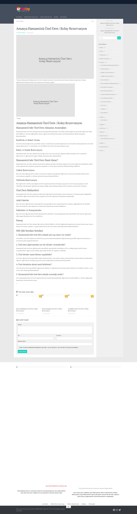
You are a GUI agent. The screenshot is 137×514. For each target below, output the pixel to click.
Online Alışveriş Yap (46, 17)
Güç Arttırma (104, 80)
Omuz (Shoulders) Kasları (108, 94)
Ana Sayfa (19, 17)
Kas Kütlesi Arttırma (106, 87)
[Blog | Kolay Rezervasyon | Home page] (23, 9)
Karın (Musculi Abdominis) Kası (109, 83)
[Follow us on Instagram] (117, 510)
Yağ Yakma (104, 112)
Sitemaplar (63, 17)
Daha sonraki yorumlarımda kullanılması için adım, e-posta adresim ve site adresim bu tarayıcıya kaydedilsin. (49, 347)
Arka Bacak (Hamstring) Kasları (109, 65)
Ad (19, 335)
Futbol (102, 117)
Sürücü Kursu (103, 147)
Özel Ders (19, 21)
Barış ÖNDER (21, 32)
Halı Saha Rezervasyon (107, 138)
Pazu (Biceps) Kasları (107, 98)
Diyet (101, 51)
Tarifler (103, 109)
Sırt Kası (103, 105)
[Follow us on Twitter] (120, 510)
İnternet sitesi (21, 341)
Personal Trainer (105, 101)
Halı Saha (103, 120)
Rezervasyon (103, 135)
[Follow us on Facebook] (114, 510)
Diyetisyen (103, 55)
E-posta (59, 335)
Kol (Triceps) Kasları (106, 91)
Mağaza (102, 124)
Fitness (102, 62)
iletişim (56, 17)
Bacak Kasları (105, 69)
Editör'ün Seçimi (104, 58)
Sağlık (101, 143)
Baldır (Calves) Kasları (107, 72)
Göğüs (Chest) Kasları (107, 76)
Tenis (101, 150)
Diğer (101, 47)
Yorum (20, 324)
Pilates (102, 132)
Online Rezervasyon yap (31, 17)
